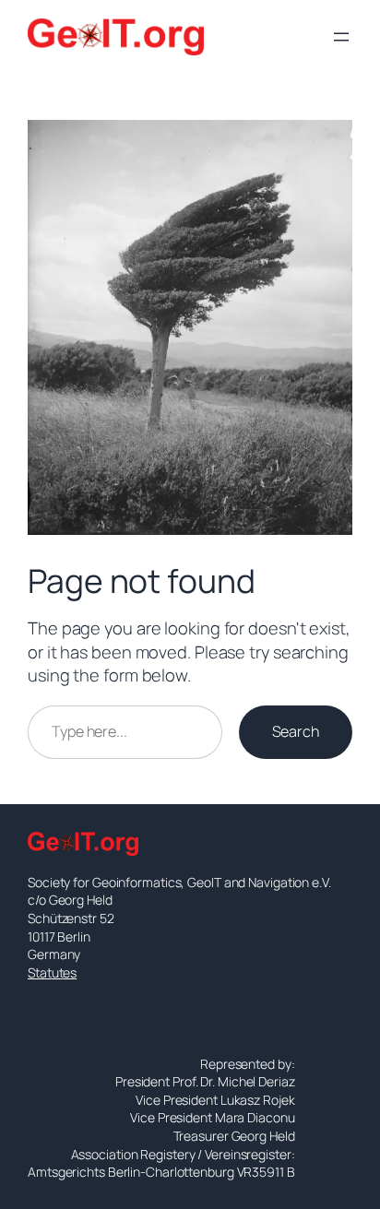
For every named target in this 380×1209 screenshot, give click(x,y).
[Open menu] (341, 37)
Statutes (52, 972)
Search (295, 731)
